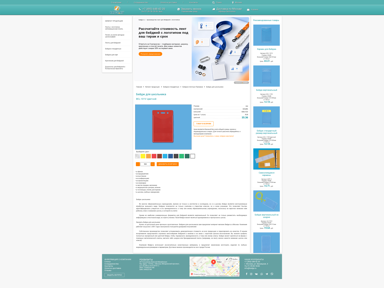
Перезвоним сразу (190, 11)
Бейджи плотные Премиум (192, 87)
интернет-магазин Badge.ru (221, 224)
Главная (139, 87)
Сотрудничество (141, 2)
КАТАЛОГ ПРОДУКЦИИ (114, 21)
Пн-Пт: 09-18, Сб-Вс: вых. (152, 11)
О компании (116, 2)
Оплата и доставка (168, 2)
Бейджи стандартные (171, 87)
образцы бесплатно (227, 11)
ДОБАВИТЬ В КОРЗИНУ (167, 164)
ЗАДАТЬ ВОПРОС (114, 275)
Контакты (193, 2)
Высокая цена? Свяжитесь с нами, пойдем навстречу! (214, 136)
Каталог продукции (152, 87)
